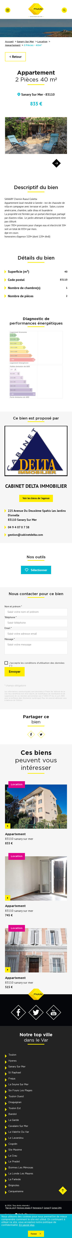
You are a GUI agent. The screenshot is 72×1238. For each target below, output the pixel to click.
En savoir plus (26, 1225)
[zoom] (36, 135)
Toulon (12, 1055)
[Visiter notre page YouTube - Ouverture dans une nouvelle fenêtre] (53, 1019)
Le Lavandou (15, 1138)
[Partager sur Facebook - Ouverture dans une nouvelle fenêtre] (31, 735)
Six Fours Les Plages (20, 1090)
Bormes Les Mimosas (20, 1168)
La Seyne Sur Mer (18, 1084)
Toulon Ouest (16, 1096)
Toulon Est (14, 1108)
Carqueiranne (15, 1191)
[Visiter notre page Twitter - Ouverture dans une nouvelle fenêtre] (36, 1019)
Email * (8, 628)
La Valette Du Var (18, 1132)
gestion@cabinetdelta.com (25, 535)
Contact (47, 1208)
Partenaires (37, 1208)
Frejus (11, 1079)
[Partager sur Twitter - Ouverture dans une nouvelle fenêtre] (41, 735)
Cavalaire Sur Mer (18, 1126)
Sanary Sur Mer (25, 42)
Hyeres (12, 1061)
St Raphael (14, 1073)
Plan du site (10, 1208)
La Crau (12, 1156)
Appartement (12, 45)
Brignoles (13, 1185)
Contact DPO (57, 1208)
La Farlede (14, 1179)
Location (42, 42)
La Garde (13, 1120)
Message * (10, 639)
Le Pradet (14, 1162)
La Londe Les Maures (20, 1174)
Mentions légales (24, 1208)
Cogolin (12, 1144)
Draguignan (14, 1102)
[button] (15, 163)
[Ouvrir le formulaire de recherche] (64, 10)
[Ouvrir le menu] (7, 10)
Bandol (12, 1114)
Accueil (9, 42)
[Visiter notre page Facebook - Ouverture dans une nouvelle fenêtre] (18, 1019)
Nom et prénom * (13, 606)
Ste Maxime (15, 1150)
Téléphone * (11, 617)
